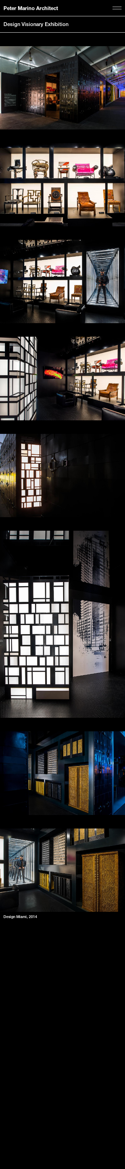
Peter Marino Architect (30, 8)
